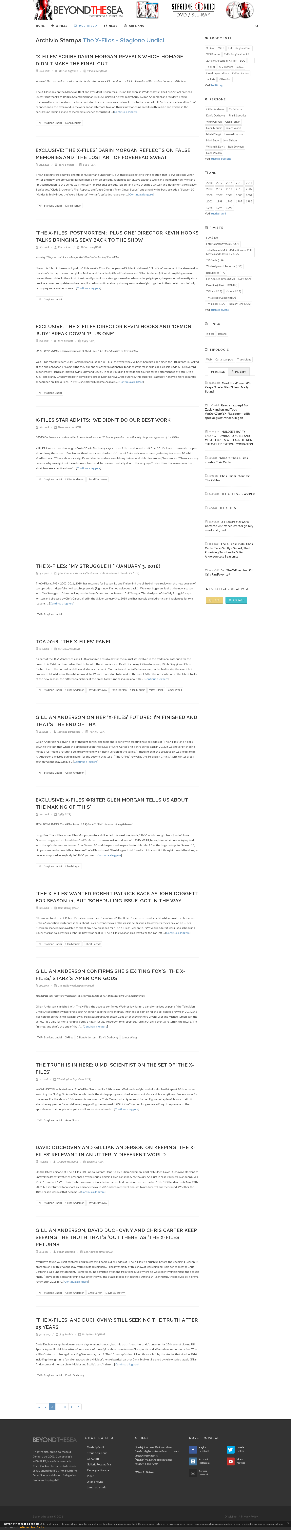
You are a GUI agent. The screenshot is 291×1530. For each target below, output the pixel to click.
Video (90, 1476)
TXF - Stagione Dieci (239, 48)
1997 (239, 201)
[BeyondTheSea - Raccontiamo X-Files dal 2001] (78, 10)
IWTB (221, 48)
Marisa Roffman (68, 71)
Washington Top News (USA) (74, 1079)
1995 (209, 207)
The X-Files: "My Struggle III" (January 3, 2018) (98, 566)
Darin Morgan (73, 122)
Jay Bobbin (66, 1334)
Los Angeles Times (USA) (98, 1252)
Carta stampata (224, 359)
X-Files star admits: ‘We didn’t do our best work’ (104, 420)
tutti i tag (217, 85)
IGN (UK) (232, 285)
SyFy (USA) (89, 164)
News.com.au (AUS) (69, 427)
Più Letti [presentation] (240, 371)
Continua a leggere (126, 111)
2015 (239, 182)
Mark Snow (212, 140)
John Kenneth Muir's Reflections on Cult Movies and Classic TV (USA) (98, 573)
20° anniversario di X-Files (221, 60)
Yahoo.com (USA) (90, 247)
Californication (240, 73)
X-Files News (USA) (68, 649)
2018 (209, 182)
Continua (22, 1527)
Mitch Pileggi (156, 689)
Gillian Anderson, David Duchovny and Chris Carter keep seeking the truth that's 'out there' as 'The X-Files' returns (116, 1237)
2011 (229, 189)
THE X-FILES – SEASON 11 (238, 494)
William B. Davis (215, 146)
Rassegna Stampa (98, 1470)
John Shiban (230, 140)
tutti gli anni (218, 213)
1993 (229, 207)
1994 (219, 207)
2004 (249, 195)
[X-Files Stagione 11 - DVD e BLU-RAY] (195, 10)
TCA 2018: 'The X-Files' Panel (74, 641)
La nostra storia (96, 1487)
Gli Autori (93, 1458)
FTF (251, 60)
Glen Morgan (137, 689)
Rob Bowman (236, 146)
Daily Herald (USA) (93, 1334)
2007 (219, 195)
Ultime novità (95, 1481)
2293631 (238, 600)
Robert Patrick (92, 944)
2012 (219, 189)
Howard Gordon (233, 134)
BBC (242, 60)
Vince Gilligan (214, 121)
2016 (229, 182)
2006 (229, 195)
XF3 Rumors (213, 54)
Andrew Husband (67, 1162)
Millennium (225, 79)
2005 (239, 195)
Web (209, 359)
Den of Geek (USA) (240, 303)
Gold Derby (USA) (68, 908)
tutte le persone (221, 158)
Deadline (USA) (215, 285)
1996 (249, 201)
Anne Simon (72, 1120)
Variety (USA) (97, 731)
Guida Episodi (95, 1447)
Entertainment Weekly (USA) (222, 243)
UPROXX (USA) (95, 1162)
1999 (219, 201)
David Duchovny (97, 479)
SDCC (240, 66)
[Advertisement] (117, 531)
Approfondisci (38, 1527)
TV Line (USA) (214, 291)
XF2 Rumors (226, 66)
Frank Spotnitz (237, 115)
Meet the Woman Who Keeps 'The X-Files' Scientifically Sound (228, 387)
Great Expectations (217, 73)
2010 (239, 189)
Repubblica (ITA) (215, 272)
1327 (216, 600)
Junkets (210, 79)
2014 (249, 182)
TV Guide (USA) (215, 260)
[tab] (218, 371)
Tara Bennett (66, 164)
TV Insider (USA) (97, 71)
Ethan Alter (64, 247)
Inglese (210, 333)
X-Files (69, 1037)
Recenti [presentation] (219, 372)
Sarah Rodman (66, 1252)
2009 (249, 189)
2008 (209, 195)
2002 (209, 201)
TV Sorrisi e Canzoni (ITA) (221, 297)
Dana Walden (214, 152)
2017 (219, 182)
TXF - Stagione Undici (49, 122)
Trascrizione (244, 359)
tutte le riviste (220, 309)
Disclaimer (231, 1516)
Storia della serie (97, 1453)
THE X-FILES (227, 508)
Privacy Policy (249, 1516)
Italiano (222, 333)
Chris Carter (95, 1292)
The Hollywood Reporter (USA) (75, 985)
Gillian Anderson (74, 479)
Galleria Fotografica (99, 1464)
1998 (229, 201)
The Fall (210, 66)
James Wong (174, 689)
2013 (209, 189)
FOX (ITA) (212, 237)
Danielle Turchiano (68, 731)
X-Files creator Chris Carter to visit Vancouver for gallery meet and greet (229, 526)
